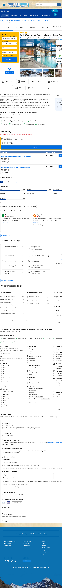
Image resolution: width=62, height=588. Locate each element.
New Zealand (45, 551)
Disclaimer (26, 543)
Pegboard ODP (44, 567)
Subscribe (27, 561)
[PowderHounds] (18, 4)
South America (45, 547)
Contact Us (7, 545)
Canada (43, 545)
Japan (43, 541)
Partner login (26, 545)
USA (42, 549)
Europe (43, 543)
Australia (43, 553)
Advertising (7, 543)
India (42, 554)
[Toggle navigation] (3, 4)
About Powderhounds (10, 541)
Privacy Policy (27, 541)
